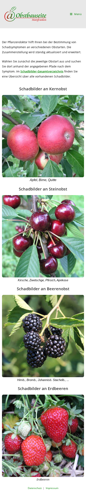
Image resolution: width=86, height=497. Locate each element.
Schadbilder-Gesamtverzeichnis (41, 71)
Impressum (52, 488)
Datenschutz (35, 488)
